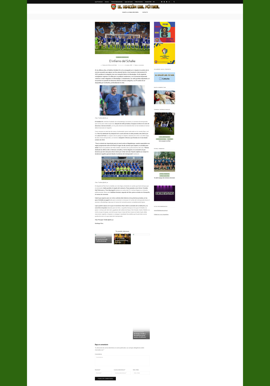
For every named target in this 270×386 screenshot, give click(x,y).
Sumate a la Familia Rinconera (130, 12)
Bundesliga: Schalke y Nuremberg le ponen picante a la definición (140, 335)
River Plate (164, 139)
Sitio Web (136, 370)
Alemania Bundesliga (122, 57)
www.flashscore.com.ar (161, 210)
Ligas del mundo (129, 1)
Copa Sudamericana (160, 136)
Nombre (97, 370)
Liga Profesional (98, 1)
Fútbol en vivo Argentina (161, 214)
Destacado (171, 136)
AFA (154, 1)
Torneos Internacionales (116, 1)
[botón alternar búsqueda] (174, 2)
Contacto (145, 12)
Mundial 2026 (148, 1)
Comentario (98, 354)
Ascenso (107, 1)
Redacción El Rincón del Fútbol (110, 65)
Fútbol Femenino (139, 1)
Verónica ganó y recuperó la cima (164, 180)
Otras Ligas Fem (164, 178)
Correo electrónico (119, 370)
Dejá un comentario (139, 65)
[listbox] (164, 128)
